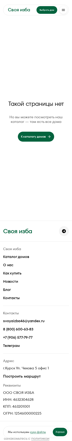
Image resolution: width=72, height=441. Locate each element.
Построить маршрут (22, 376)
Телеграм (11, 345)
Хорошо (60, 431)
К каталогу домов (33, 137)
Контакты (11, 298)
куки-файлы (38, 432)
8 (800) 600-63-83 (18, 329)
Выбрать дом (47, 9)
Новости (10, 281)
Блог (7, 289)
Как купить (12, 273)
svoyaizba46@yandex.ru (24, 321)
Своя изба (19, 9)
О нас (8, 265)
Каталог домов (16, 256)
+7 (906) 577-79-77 (18, 337)
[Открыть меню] (63, 10)
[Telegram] (64, 231)
